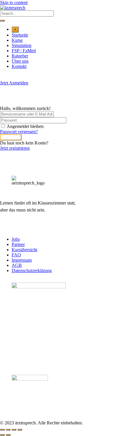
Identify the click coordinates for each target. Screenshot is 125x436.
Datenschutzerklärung (32, 270)
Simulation (21, 45)
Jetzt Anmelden (14, 82)
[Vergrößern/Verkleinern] (2, 429)
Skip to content (14, 2)
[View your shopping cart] (3, 77)
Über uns (20, 61)
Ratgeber (20, 55)
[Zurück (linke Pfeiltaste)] (2, 435)
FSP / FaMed (24, 50)
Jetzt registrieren (15, 148)
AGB (17, 265)
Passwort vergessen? (19, 131)
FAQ (16, 254)
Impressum (22, 260)
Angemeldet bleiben (25, 126)
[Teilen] (14, 429)
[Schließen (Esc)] (19, 429)
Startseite (20, 34)
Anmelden (10, 137)
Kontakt (19, 66)
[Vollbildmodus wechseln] (8, 429)
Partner (18, 244)
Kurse (17, 40)
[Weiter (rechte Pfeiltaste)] (8, 435)
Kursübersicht (24, 249)
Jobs (16, 239)
